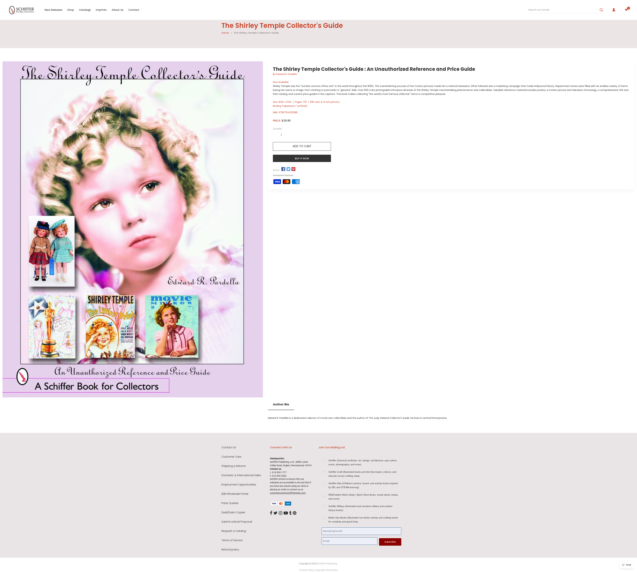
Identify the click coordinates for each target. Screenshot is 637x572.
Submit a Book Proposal (236, 521)
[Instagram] (280, 513)
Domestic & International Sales (241, 475)
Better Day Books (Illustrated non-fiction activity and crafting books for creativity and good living (363, 519)
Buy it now (302, 158)
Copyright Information (326, 570)
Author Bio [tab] (281, 404)
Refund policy (230, 549)
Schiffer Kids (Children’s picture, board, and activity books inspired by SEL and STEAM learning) (363, 485)
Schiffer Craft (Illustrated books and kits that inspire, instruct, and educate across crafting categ (362, 474)
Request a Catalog (233, 531)
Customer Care (231, 456)
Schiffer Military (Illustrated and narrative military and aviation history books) (360, 508)
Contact (133, 10)
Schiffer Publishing (327, 563)
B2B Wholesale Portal (234, 494)
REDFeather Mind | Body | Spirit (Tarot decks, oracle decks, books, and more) (363, 496)
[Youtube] (286, 513)
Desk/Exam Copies (233, 512)
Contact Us (228, 447)
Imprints (101, 10)
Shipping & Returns (233, 466)
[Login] (613, 9)
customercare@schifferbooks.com (288, 493)
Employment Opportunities (238, 484)
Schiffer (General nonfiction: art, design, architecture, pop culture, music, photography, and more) (362, 462)
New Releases (53, 10)
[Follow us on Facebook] (283, 169)
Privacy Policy (306, 570)
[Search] (601, 10)
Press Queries (230, 503)
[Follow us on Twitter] (288, 169)
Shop (70, 10)
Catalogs (85, 10)
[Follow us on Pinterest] (293, 169)
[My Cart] (626, 9)
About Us (117, 10)
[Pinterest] (294, 513)
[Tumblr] (290, 513)
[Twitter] (275, 513)
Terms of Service (232, 540)
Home (225, 32)
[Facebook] (271, 513)
